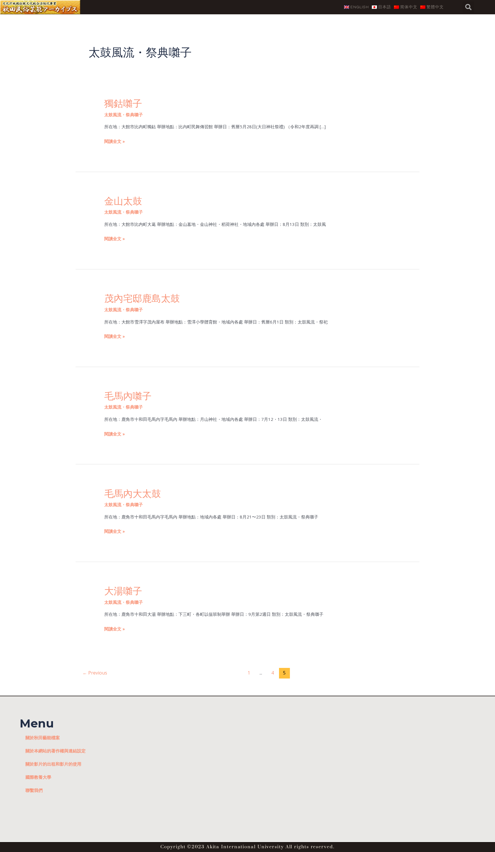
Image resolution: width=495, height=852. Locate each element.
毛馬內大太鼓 (132, 493)
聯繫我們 (34, 790)
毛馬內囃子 (128, 396)
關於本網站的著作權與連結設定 (55, 751)
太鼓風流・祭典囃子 (123, 114)
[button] (468, 7)
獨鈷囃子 (123, 103)
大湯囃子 (123, 591)
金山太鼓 (123, 201)
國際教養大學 (38, 777)
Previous (94, 673)
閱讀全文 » (114, 140)
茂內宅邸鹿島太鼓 (142, 298)
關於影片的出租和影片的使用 (53, 764)
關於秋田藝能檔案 (42, 737)
